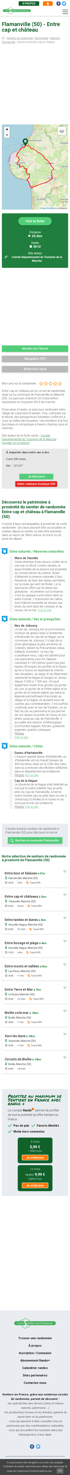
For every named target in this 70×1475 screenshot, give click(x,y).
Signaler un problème (15, 443)
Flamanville (8, 42)
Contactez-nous (35, 1383)
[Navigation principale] (65, 12)
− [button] (7, 135)
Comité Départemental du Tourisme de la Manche (29, 437)
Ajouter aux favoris (35, 348)
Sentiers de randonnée (20, 38)
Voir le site (45, 610)
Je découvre (36, 476)
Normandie (41, 38)
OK (60, 1471)
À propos (28, 3)
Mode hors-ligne (35, 369)
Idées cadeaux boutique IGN (36, 484)
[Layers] (62, 131)
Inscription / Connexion (35, 1353)
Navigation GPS (35, 358)
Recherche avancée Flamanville (37, 840)
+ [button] (7, 129)
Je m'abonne (35, 1157)
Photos (19, 733)
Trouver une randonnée (35, 1338)
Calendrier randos (35, 1368)
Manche (55, 38)
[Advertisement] (35, 85)
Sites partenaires (35, 1375)
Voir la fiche (35, 221)
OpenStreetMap (48, 207)
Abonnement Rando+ (35, 1360)
